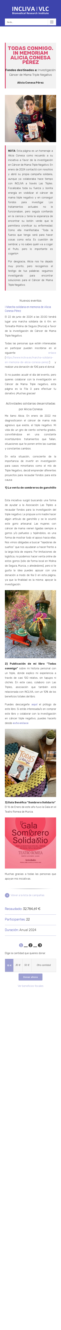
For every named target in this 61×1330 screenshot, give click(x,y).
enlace (52, 352)
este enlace (20, 723)
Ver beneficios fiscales (30, 985)
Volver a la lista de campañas (27, 895)
